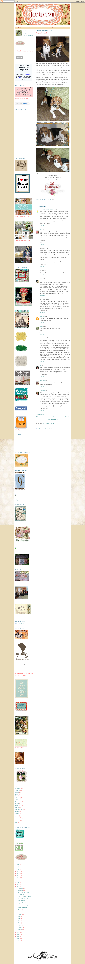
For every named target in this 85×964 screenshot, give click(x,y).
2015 (18, 877)
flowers (17, 817)
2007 (18, 938)
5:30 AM (42, 244)
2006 (18, 941)
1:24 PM (42, 322)
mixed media (18, 818)
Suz (41, 365)
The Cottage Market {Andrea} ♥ (47, 209)
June (19, 918)
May (19, 920)
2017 (18, 873)
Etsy (16, 796)
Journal (17, 803)
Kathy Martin (43, 380)
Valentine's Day (18, 809)
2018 (18, 871)
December (20, 888)
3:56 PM (42, 361)
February (20, 927)
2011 (18, 886)
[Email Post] (52, 199)
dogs (41, 201)
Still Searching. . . (22, 900)
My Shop (20, 27)
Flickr (42, 27)
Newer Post (38, 416)
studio (16, 822)
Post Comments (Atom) (48, 423)
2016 (18, 875)
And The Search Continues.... (25, 896)
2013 (18, 882)
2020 (18, 867)
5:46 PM (42, 376)
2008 (18, 936)
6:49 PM (42, 386)
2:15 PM (42, 334)
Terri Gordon (42, 390)
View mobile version (53, 419)
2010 (18, 932)
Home (53, 416)
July (19, 916)
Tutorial (17, 807)
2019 (18, 869)
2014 (18, 880)
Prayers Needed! (41, 33)
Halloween (17, 798)
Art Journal (17, 788)
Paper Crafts (18, 805)
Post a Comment (40, 414)
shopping (17, 820)
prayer (49, 201)
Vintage (17, 811)
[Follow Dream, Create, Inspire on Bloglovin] (22, 104)
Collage (17, 792)
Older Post (67, 416)
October (20, 910)
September (21, 912)
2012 (18, 884)
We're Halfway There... (23, 898)
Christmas (17, 790)
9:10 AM (42, 275)
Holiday (17, 799)
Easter (16, 794)
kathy (41, 278)
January (20, 929)
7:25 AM (42, 266)
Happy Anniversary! (22, 907)
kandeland (42, 316)
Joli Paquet (18, 801)
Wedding (17, 813)
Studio (64, 27)
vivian (41, 229)
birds (16, 815)
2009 (18, 934)
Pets (45, 201)
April (19, 923)
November (20, 890)
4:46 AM (42, 225)
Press (53, 27)
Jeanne (41, 326)
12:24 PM (42, 312)
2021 (18, 864)
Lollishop (31, 27)
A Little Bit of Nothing (23, 905)
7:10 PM (42, 410)
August (20, 914)
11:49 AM (42, 295)
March (19, 925)
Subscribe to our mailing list (24, 51)
